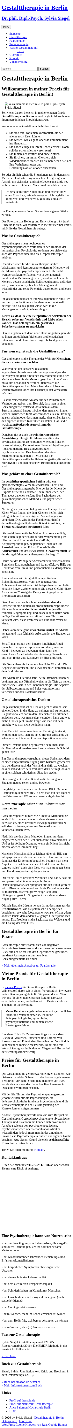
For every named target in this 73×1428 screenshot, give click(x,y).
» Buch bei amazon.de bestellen (21, 1382)
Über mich (15, 54)
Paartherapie (17, 40)
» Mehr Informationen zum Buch (22, 1385)
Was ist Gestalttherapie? (24, 47)
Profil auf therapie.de (22, 1400)
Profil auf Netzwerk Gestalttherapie (31, 1404)
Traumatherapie (18, 44)
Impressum (25, 1421)
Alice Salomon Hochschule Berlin (30, 1407)
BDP (12, 1411)
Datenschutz (9, 1421)
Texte (20, 51)
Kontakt (14, 58)
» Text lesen (9, 1356)
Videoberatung (18, 61)
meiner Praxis (13, 987)
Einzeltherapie (18, 37)
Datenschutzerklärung (45, 1203)
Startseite (14, 33)
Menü (6, 26)
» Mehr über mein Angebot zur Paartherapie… (30, 965)
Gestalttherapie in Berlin (49, 1417)
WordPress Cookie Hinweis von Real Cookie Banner (34, 1424)
